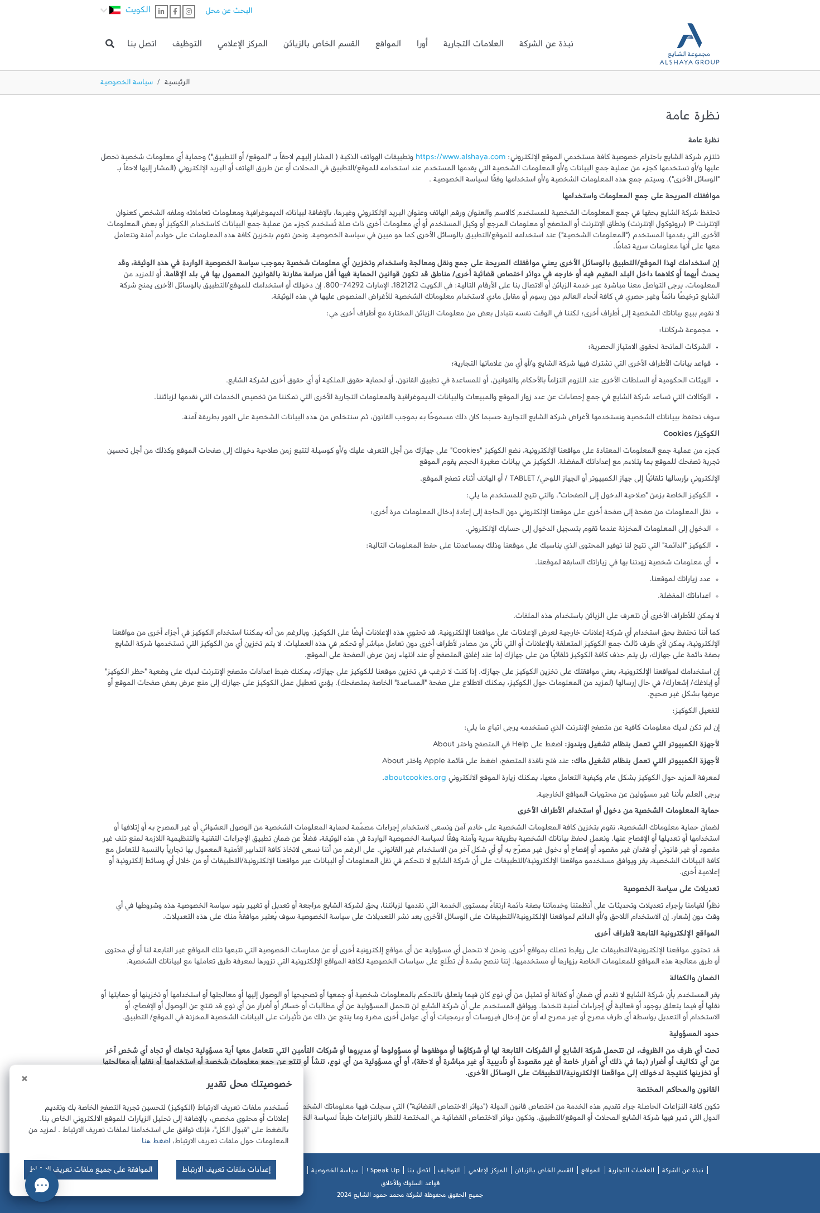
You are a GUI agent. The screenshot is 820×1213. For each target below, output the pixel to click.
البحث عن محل (229, 12)
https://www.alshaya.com (460, 159)
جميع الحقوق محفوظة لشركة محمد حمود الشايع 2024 (410, 1196)
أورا (422, 46)
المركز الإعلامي (243, 46)
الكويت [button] (137, 12)
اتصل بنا (142, 46)
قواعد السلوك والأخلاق (410, 1185)
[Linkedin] (161, 11)
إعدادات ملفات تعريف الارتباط (226, 1171)
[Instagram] (188, 11)
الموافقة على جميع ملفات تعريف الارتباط (91, 1171)
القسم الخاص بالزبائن (321, 46)
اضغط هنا (156, 1143)
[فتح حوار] (42, 1185)
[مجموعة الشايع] (689, 44)
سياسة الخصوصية (335, 1172)
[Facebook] (175, 11)
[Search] (110, 44)
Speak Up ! (382, 1172)
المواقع (388, 46)
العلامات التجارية (473, 46)
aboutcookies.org (415, 779)
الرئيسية (177, 84)
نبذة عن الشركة (546, 46)
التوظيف (187, 46)
